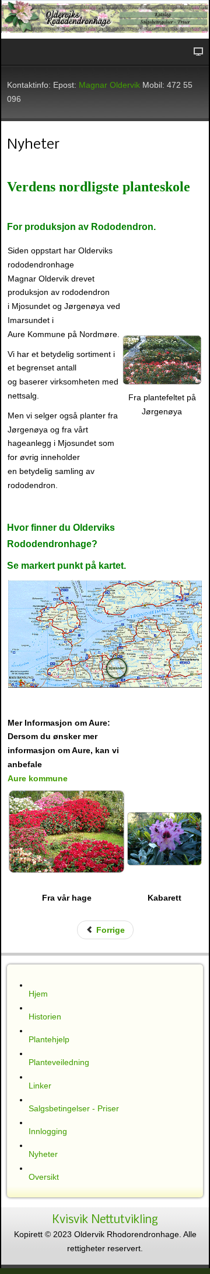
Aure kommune (38, 778)
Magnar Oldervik (109, 85)
